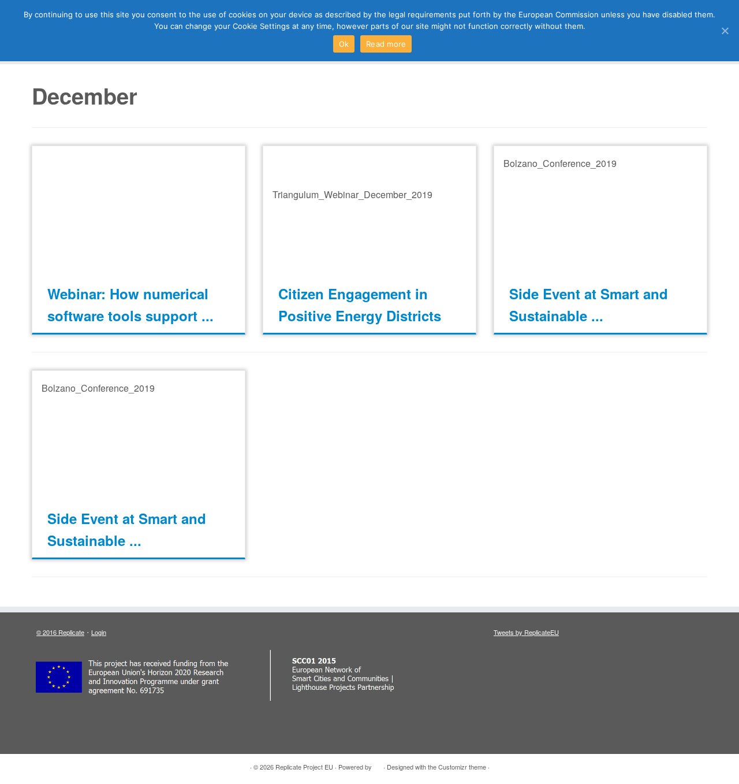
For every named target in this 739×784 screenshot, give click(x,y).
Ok (344, 44)
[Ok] (724, 30)
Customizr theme (462, 766)
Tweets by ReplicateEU (526, 632)
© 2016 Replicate (60, 632)
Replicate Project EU (304, 766)
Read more (386, 44)
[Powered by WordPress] (378, 764)
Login (98, 632)
